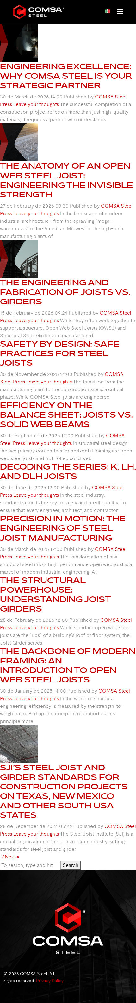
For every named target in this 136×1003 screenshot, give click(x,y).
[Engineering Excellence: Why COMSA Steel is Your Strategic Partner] (19, 43)
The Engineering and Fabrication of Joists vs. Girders (65, 292)
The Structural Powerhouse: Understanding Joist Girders (55, 595)
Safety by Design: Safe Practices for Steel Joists (60, 353)
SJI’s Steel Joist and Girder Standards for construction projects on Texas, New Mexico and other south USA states (64, 791)
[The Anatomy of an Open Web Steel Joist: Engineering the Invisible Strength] (19, 142)
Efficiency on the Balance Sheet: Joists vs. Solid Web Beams (66, 415)
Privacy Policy (50, 980)
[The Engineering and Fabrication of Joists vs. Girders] (19, 259)
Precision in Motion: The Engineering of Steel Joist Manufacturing (63, 528)
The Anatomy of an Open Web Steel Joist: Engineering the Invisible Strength (66, 180)
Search (70, 865)
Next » (12, 857)
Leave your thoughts (36, 104)
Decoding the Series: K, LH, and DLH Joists (68, 472)
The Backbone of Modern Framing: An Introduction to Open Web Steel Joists (68, 665)
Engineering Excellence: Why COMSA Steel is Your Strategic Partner (66, 76)
